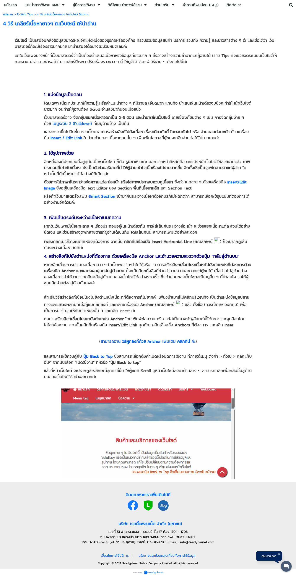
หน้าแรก (8, 14)
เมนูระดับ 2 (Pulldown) (72, 123)
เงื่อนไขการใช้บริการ (115, 555)
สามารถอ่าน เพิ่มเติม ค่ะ (148, 341)
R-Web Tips (25, 14)
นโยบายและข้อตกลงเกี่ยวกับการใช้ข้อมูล (166, 555)
